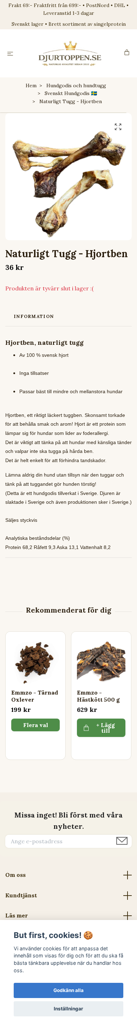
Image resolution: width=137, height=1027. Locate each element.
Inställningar (68, 1008)
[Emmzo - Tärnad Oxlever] (35, 661)
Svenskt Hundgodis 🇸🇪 (71, 93)
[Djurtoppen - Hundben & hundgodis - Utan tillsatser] (70, 53)
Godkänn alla (68, 990)
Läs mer (16, 915)
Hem (31, 85)
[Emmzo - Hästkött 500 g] (101, 661)
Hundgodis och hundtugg (76, 85)
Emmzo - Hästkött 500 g (98, 696)
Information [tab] (34, 316)
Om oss (15, 874)
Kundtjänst (21, 895)
